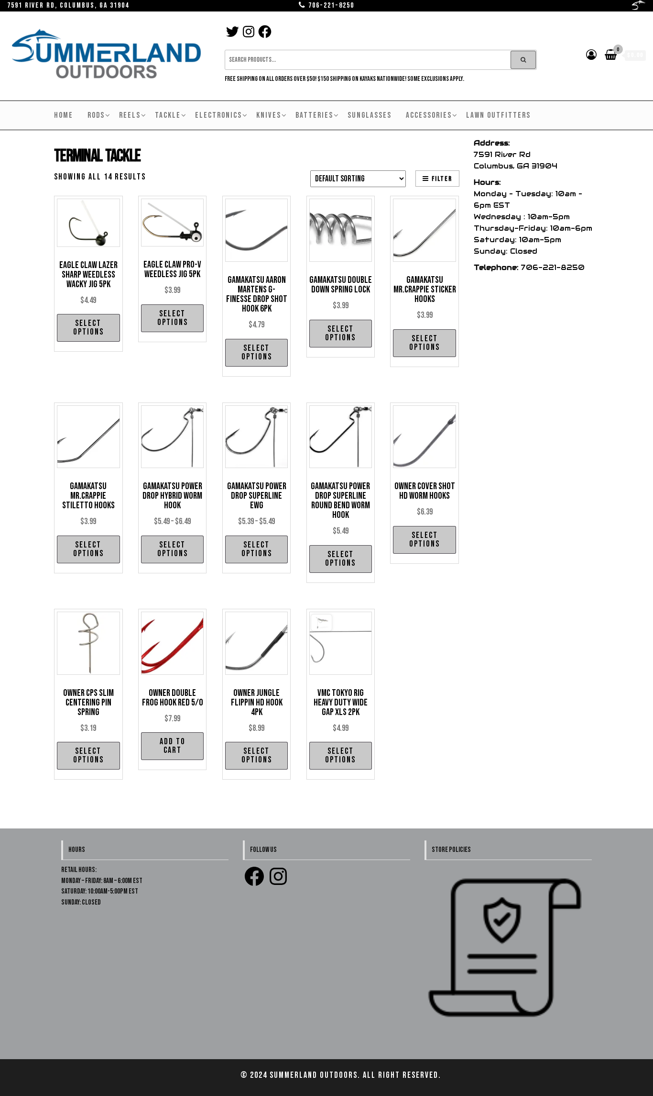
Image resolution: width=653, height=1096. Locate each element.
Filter (442, 179)
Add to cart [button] (172, 746)
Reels (130, 115)
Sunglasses (370, 115)
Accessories (429, 115)
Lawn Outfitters (498, 115)
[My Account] (592, 55)
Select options (88, 327)
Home (63, 115)
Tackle (168, 115)
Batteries (314, 115)
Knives (268, 115)
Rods (96, 115)
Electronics (218, 115)
